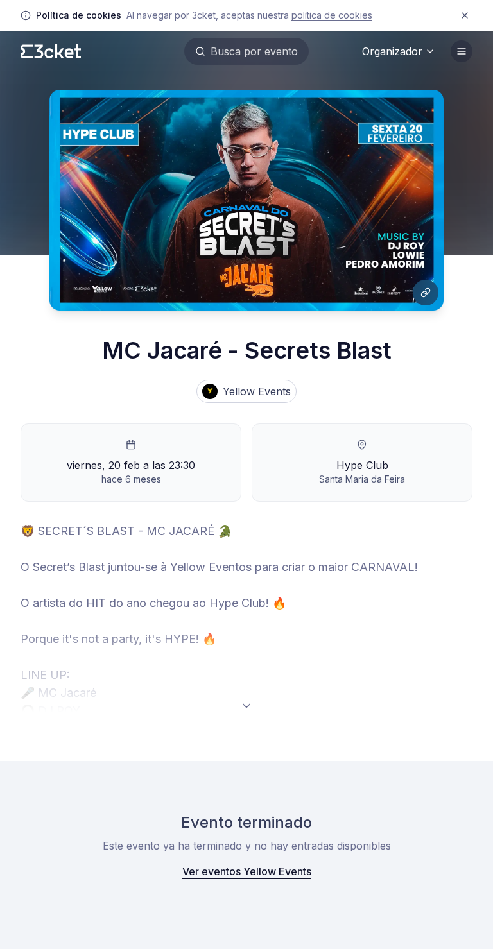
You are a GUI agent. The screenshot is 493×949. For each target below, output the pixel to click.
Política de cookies (331, 15)
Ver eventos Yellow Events (246, 871)
